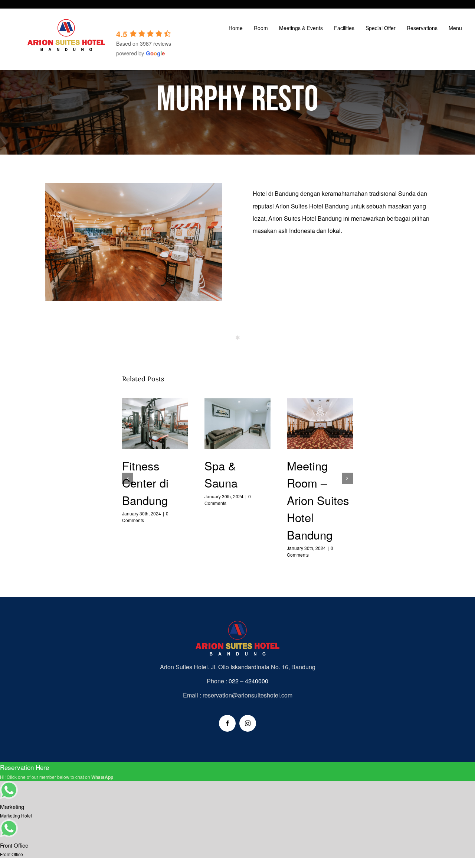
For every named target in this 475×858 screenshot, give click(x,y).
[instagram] (247, 723)
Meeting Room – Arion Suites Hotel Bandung (320, 425)
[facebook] (227, 723)
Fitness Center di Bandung (155, 425)
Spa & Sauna (237, 425)
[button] (127, 478)
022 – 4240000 (248, 681)
